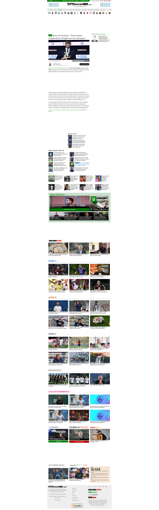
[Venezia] (109, 13)
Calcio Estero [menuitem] (78, 9)
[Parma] (93, 13)
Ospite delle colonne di (58, 68)
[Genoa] (68, 13)
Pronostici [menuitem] (102, 9)
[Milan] (84, 13)
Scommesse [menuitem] (96, 9)
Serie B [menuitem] (60, 9)
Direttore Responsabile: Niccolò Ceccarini (57, 491)
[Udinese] (106, 13)
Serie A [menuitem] (55, 9)
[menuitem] (48, 10)
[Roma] (97, 13)
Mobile (73, 492)
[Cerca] (110, 10)
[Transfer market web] (109, 1)
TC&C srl (53, 489)
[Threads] (97, 1)
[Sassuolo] (100, 13)
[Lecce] (81, 13)
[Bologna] (52, 13)
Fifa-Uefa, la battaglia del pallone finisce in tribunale (100, 473)
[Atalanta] (49, 13)
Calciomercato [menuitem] (71, 9)
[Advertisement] (101, 83)
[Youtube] (101, 1)
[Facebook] (93, 1)
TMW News (77, 0)
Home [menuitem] (51, 9)
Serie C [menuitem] (64, 9)
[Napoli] (90, 13)
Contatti (74, 495)
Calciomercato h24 (84, 0)
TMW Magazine (71, 0)
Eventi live (56, 0)
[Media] (105, 1)
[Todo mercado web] (107, 1)
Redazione (74, 488)
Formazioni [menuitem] (84, 9)
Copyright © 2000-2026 (52, 496)
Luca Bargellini (56, 64)
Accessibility (74, 497)
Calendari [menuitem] (90, 9)
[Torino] (103, 13)
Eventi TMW (74, 490)
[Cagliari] (55, 13)
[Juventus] (74, 13)
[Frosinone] (65, 13)
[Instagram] (99, 1)
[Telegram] (103, 1)
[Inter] (71, 13)
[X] (95, 1)
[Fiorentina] (62, 13)
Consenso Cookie (75, 500)
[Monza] (87, 13)
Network (51, 0)
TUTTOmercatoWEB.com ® (61, 496)
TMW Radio (65, 0)
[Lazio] (78, 13)
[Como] (59, 13)
